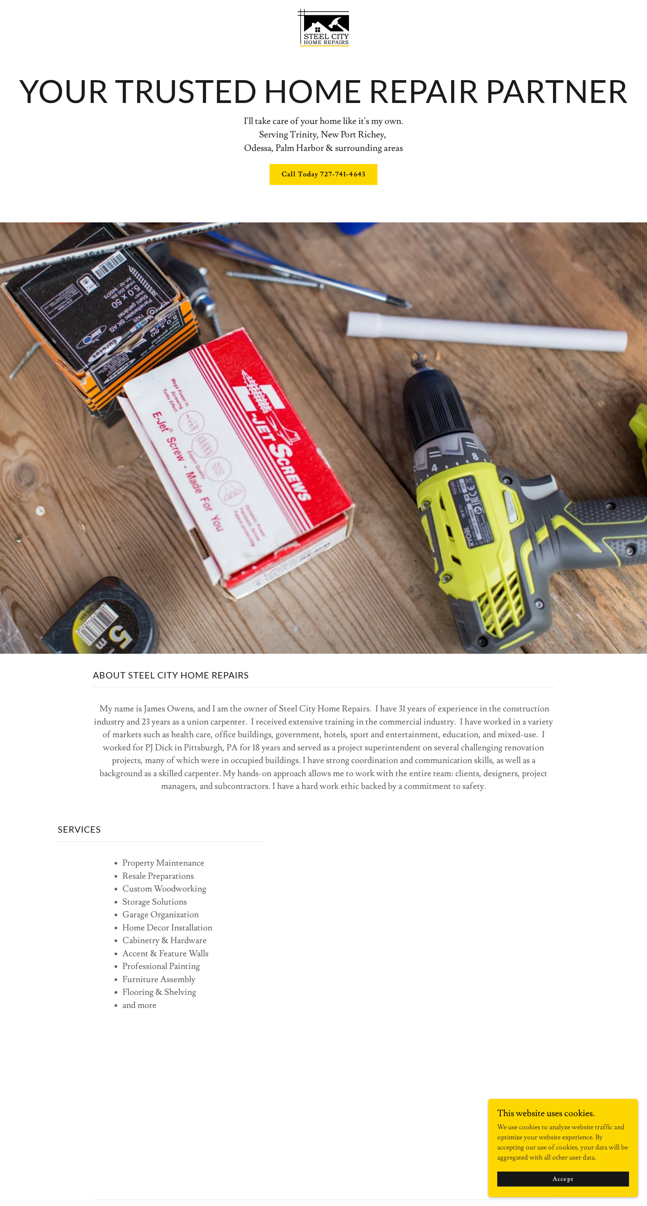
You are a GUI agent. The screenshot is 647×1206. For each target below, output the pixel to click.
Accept (563, 1179)
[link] (323, 26)
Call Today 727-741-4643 (323, 174)
